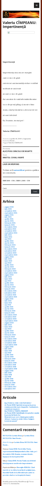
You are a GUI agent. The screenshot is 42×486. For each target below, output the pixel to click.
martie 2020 (9, 333)
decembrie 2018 (10, 363)
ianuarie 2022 (9, 289)
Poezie (12, 141)
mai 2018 (7, 377)
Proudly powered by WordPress (14, 482)
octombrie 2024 (10, 231)
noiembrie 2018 (10, 365)
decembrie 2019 (10, 339)
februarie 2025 (9, 223)
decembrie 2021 (10, 291)
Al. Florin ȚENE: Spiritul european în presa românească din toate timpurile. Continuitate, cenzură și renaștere (21, 407)
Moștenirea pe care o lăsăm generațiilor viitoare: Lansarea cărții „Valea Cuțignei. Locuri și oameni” (19, 419)
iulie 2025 (8, 217)
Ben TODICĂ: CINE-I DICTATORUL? (17, 403)
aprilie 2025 (8, 219)
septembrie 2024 (10, 233)
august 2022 (9, 275)
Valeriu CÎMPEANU (15, 143)
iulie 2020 (8, 325)
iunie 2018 (8, 375)
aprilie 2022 (8, 283)
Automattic (15, 484)
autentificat (19, 170)
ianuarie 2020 (9, 337)
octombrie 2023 (10, 253)
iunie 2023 (8, 261)
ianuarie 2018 (9, 385)
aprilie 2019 (8, 355)
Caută (5, 188)
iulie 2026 (8, 209)
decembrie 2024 (10, 227)
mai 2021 (7, 305)
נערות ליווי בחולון (7, 442)
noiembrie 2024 (10, 229)
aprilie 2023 (8, 265)
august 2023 (9, 257)
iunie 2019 (8, 351)
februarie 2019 (9, 359)
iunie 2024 (8, 237)
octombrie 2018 (10, 367)
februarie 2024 (10, 245)
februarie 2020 (10, 335)
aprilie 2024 (8, 241)
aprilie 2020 (9, 331)
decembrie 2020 (10, 315)
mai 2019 (7, 353)
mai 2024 (7, 239)
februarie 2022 (10, 287)
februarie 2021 (9, 311)
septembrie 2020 (10, 321)
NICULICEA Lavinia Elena (12, 436)
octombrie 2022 (10, 271)
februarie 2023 (10, 269)
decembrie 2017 (10, 387)
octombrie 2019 (10, 343)
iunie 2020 (8, 327)
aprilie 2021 (8, 307)
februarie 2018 (9, 383)
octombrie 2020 (10, 319)
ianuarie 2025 (9, 225)
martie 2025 (9, 221)
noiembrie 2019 (10, 341)
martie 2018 (8, 381)
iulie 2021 (7, 301)
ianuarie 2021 (9, 313)
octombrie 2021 (10, 295)
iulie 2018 (7, 373)
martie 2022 (9, 285)
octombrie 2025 (10, 211)
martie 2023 (9, 267)
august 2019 (8, 347)
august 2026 (9, 207)
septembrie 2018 (10, 369)
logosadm (27, 139)
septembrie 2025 (10, 213)
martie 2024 (9, 243)
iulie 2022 (8, 277)
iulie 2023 (8, 259)
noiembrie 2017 (10, 389)
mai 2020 (7, 329)
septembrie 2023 (10, 255)
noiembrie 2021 (10, 293)
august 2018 (8, 371)
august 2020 (9, 323)
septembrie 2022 (10, 273)
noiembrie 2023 (10, 251)
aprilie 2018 (8, 379)
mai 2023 (7, 263)
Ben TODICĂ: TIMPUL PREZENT (16, 411)
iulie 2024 (8, 235)
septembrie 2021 (10, 297)
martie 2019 (8, 357)
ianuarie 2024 (9, 247)
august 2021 (8, 299)
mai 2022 (7, 281)
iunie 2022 (8, 279)
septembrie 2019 (10, 345)
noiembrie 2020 (10, 317)
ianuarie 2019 (9, 361)
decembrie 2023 (10, 249)
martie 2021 (8, 309)
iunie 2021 (8, 303)
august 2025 (8, 215)
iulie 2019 (7, 349)
